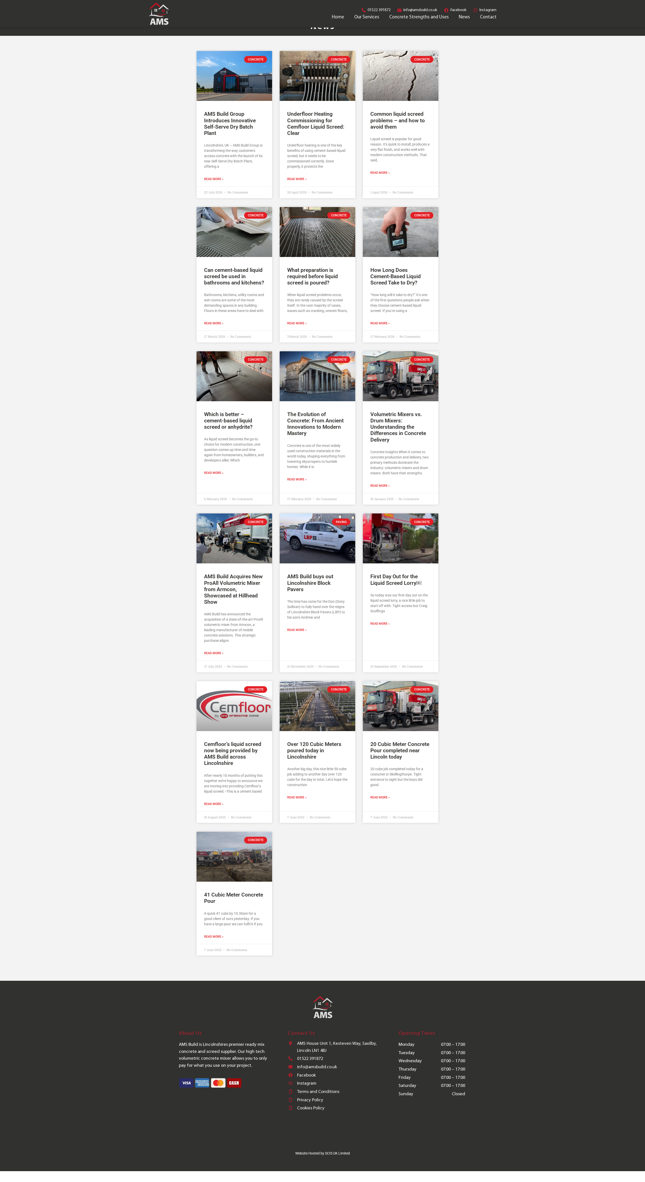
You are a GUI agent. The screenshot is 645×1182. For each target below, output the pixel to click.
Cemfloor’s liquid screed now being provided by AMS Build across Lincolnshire (232, 753)
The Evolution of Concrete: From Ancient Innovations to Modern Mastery (315, 424)
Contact (488, 17)
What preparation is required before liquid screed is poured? (312, 276)
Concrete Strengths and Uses (419, 17)
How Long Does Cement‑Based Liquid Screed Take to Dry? (395, 276)
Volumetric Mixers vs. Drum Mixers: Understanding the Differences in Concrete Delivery (398, 427)
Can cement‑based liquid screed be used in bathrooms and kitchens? (234, 276)
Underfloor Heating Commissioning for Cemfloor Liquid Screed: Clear (315, 123)
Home (338, 17)
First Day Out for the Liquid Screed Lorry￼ (396, 579)
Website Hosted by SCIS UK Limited (322, 1153)
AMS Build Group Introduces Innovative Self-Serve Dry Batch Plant (230, 123)
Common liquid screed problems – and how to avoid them (397, 120)
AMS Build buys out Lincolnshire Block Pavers (310, 582)
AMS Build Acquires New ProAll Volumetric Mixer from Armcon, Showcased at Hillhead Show (233, 589)
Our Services (366, 17)
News (464, 17)
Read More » (213, 179)
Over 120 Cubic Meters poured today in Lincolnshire (314, 750)
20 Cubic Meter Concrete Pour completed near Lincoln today (399, 750)
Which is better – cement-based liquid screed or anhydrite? (228, 420)
